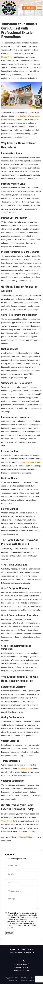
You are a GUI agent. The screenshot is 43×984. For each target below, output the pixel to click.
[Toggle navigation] (39, 8)
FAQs (30, 949)
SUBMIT (9, 933)
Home (12, 949)
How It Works (16, 952)
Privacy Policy (14, 980)
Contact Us (29, 952)
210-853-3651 (24, 837)
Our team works (24, 768)
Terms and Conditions (27, 980)
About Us (22, 949)
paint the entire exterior (31, 462)
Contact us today (8, 821)
